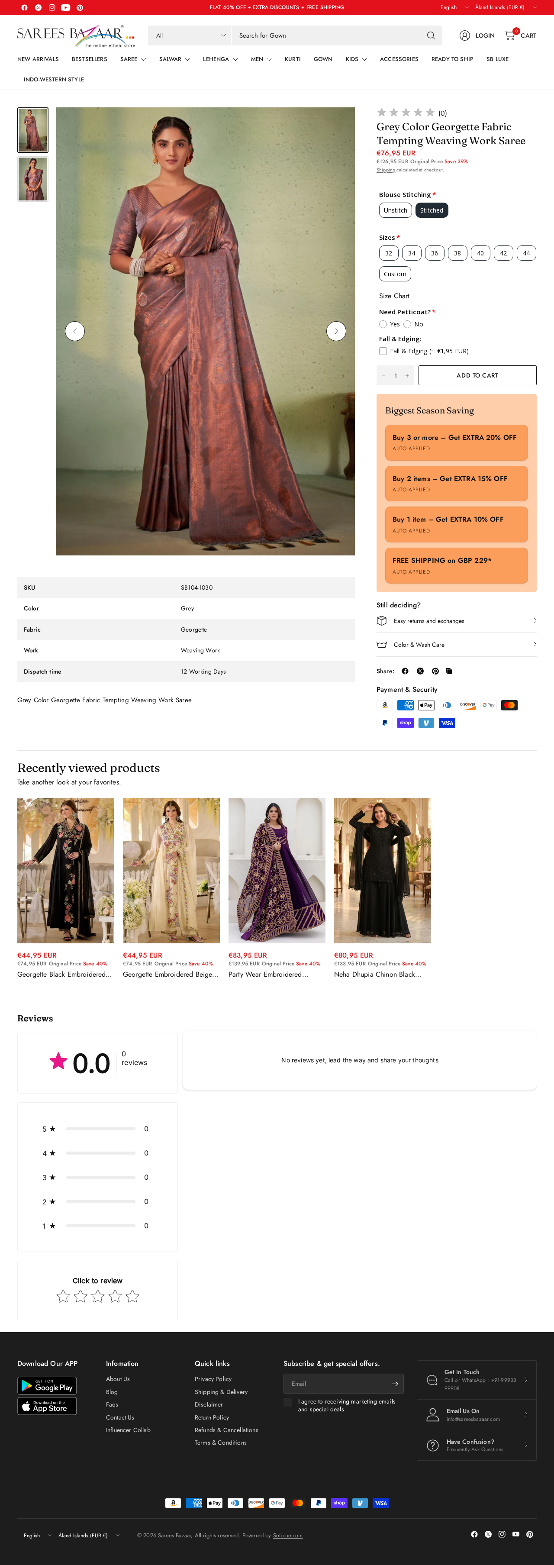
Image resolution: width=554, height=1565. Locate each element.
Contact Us (120, 1417)
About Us (118, 1379)
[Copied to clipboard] (448, 671)
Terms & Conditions (221, 1442)
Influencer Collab (128, 1430)
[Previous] (75, 331)
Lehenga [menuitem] (216, 59)
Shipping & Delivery (221, 1392)
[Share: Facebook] (405, 671)
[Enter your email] (395, 1384)
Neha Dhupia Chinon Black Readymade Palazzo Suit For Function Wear (376, 974)
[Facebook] (24, 7)
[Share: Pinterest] (435, 671)
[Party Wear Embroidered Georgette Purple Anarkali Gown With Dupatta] (277, 870)
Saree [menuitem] (129, 59)
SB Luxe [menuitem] (497, 59)
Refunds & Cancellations (226, 1430)
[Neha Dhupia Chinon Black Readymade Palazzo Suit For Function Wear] (382, 870)
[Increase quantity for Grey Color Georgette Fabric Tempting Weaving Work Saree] (407, 376)
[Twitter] (38, 7)
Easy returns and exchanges (429, 620)
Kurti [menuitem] (293, 59)
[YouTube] (66, 7)
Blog (112, 1392)
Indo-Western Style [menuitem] (54, 79)
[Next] (336, 331)
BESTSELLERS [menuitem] (89, 59)
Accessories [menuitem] (399, 59)
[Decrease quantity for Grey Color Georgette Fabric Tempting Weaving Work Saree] (383, 376)
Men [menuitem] (257, 59)
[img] (406, 113)
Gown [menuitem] (323, 59)
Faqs (112, 1404)
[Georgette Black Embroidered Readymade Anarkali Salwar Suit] (65, 870)
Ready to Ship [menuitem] (452, 59)
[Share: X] (420, 671)
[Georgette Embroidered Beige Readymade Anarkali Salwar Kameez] (171, 870)
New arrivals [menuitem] (38, 59)
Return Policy (212, 1417)
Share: (385, 671)
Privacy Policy (213, 1379)
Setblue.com (288, 1535)
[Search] (431, 35)
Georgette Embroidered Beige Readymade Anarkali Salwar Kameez (167, 974)
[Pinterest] (80, 7)
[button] (97, 1128)
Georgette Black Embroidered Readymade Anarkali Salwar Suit (65, 974)
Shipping (386, 169)
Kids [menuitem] (352, 59)
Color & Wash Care (419, 644)
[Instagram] (52, 7)
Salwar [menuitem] (170, 59)
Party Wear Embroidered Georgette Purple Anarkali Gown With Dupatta (267, 974)
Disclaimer (209, 1404)
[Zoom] (338, 124)
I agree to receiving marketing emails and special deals (347, 1405)
